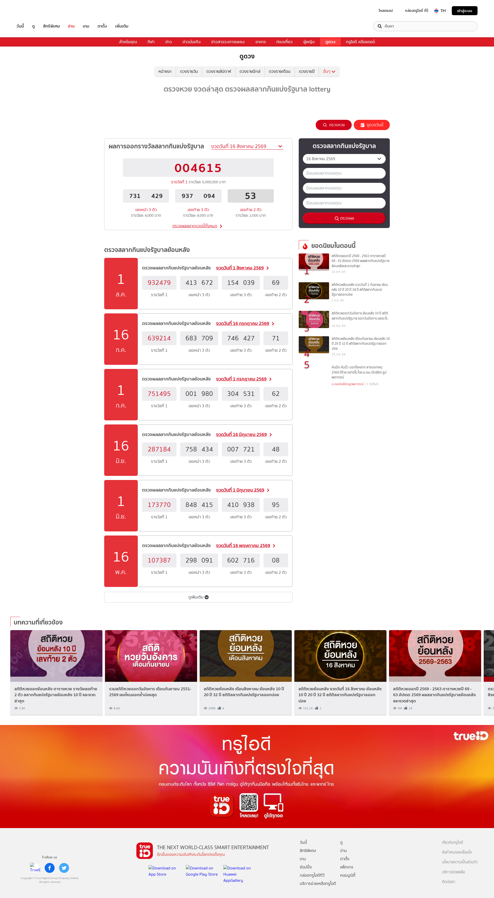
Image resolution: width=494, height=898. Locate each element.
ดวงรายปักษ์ (250, 71)
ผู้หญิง (309, 42)
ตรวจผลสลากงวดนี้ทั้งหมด (194, 226)
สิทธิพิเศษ (51, 26)
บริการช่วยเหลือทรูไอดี (318, 883)
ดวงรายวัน (189, 71)
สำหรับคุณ (128, 42)
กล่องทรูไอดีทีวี (312, 875)
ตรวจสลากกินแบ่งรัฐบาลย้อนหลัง (147, 250)
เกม (86, 26)
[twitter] (64, 868)
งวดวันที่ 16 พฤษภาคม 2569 (243, 545)
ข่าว (168, 42)
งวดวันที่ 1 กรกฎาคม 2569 (241, 379)
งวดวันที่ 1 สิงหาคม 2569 (240, 267)
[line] (35, 868)
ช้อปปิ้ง (306, 867)
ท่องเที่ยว (284, 42)
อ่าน (71, 26)
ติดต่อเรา (448, 882)
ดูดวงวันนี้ (375, 125)
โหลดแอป (386, 10)
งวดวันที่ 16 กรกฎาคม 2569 (242, 323)
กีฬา (151, 42)
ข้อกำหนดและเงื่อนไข (457, 852)
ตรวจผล (346, 218)
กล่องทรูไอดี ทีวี (416, 10)
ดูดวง (330, 42)
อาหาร (260, 42)
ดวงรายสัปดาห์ (218, 71)
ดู (33, 26)
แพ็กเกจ (346, 867)
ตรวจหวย (337, 125)
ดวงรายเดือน (279, 71)
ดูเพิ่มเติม (196, 597)
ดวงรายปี (307, 71)
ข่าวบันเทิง (192, 42)
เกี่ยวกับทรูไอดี (452, 842)
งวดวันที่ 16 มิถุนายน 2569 (241, 434)
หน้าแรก (165, 71)
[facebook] (50, 868)
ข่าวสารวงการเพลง (228, 42)
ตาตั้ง (102, 26)
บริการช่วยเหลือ (453, 872)
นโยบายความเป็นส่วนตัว (460, 862)
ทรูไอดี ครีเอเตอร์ (360, 42)
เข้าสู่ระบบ (464, 11)
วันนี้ (20, 26)
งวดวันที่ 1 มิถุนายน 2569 (240, 490)
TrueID (31, 10)
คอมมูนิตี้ (347, 875)
